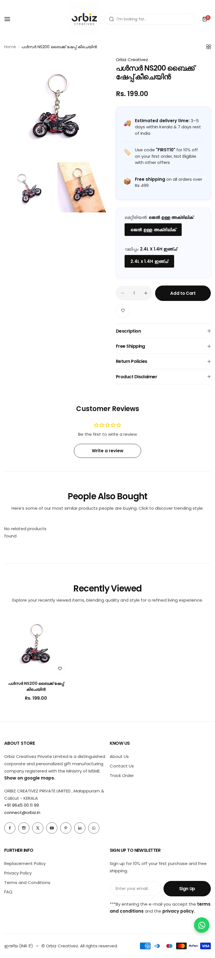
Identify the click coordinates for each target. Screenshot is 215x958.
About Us (119, 756)
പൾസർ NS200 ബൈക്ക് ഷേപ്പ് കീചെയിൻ (36, 686)
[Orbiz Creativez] (84, 19)
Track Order (122, 775)
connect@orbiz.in (22, 812)
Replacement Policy (25, 863)
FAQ (8, 892)
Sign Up (187, 889)
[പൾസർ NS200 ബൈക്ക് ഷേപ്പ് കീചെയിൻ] (35, 644)
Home (10, 47)
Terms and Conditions (27, 882)
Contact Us (122, 766)
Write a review (107, 451)
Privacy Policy (18, 873)
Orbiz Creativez (132, 59)
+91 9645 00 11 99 (21, 805)
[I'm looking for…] (111, 19)
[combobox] (150, 19)
